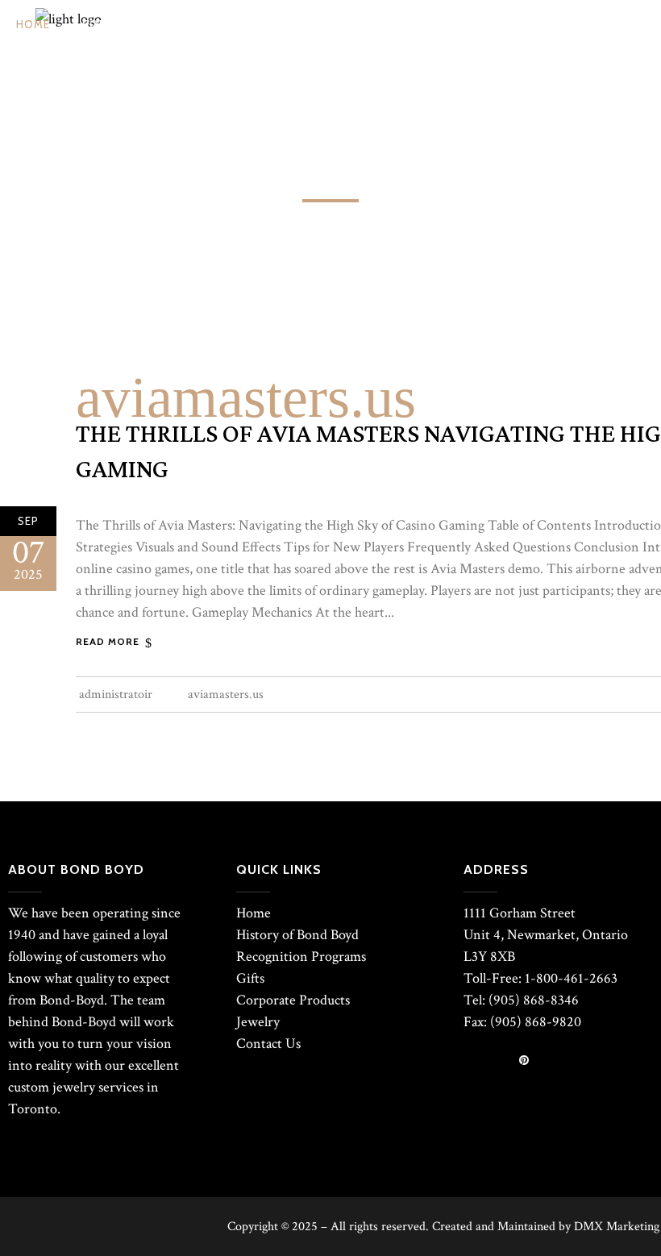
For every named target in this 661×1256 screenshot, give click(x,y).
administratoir (115, 694)
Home (253, 913)
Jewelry (258, 1022)
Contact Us (268, 1043)
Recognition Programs (301, 956)
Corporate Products (293, 1000)
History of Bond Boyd (297, 934)
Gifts (250, 978)
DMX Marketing (616, 1226)
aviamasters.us (246, 397)
